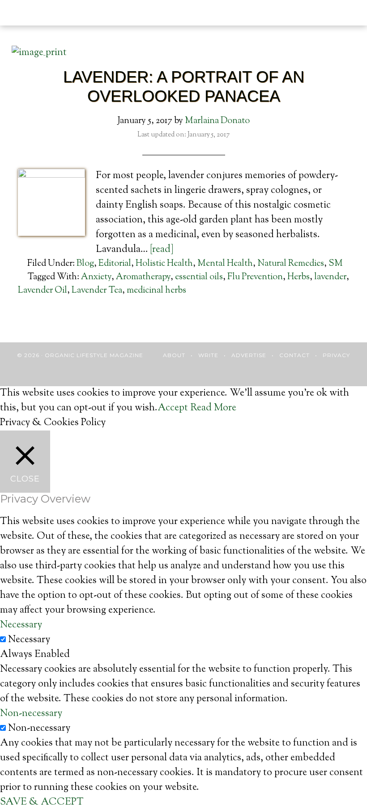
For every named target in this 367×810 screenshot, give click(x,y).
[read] (162, 250)
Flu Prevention (255, 277)
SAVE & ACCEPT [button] (42, 802)
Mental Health (225, 263)
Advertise (248, 355)
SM (336, 263)
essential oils (199, 277)
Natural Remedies (290, 263)
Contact (294, 355)
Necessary (29, 640)
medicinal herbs (156, 290)
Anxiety (96, 277)
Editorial (114, 263)
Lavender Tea (97, 290)
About (174, 355)
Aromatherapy (143, 277)
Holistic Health (164, 263)
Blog (85, 263)
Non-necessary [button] (31, 714)
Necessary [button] (21, 625)
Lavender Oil (42, 290)
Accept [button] (173, 408)
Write (208, 355)
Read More (213, 408)
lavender (330, 277)
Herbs (298, 277)
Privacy (336, 355)
